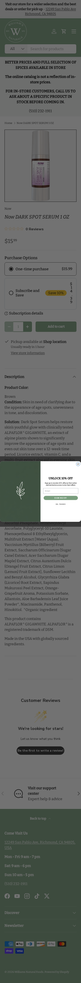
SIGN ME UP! (60, 498)
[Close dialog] (78, 464)
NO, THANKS (61, 504)
